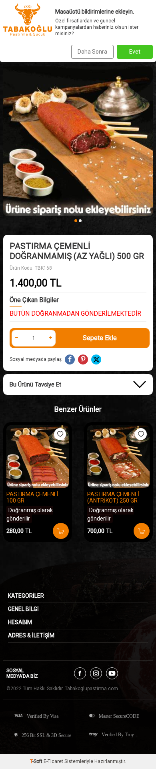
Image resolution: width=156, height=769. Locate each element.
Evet (134, 51)
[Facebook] (80, 673)
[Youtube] (112, 673)
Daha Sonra (92, 51)
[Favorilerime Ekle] (60, 434)
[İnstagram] (96, 673)
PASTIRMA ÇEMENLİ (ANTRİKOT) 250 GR (113, 497)
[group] (78, 141)
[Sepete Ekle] (61, 531)
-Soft (37, 761)
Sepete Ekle (100, 338)
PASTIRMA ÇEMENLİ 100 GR (32, 497)
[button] (75, 220)
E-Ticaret (53, 761)
